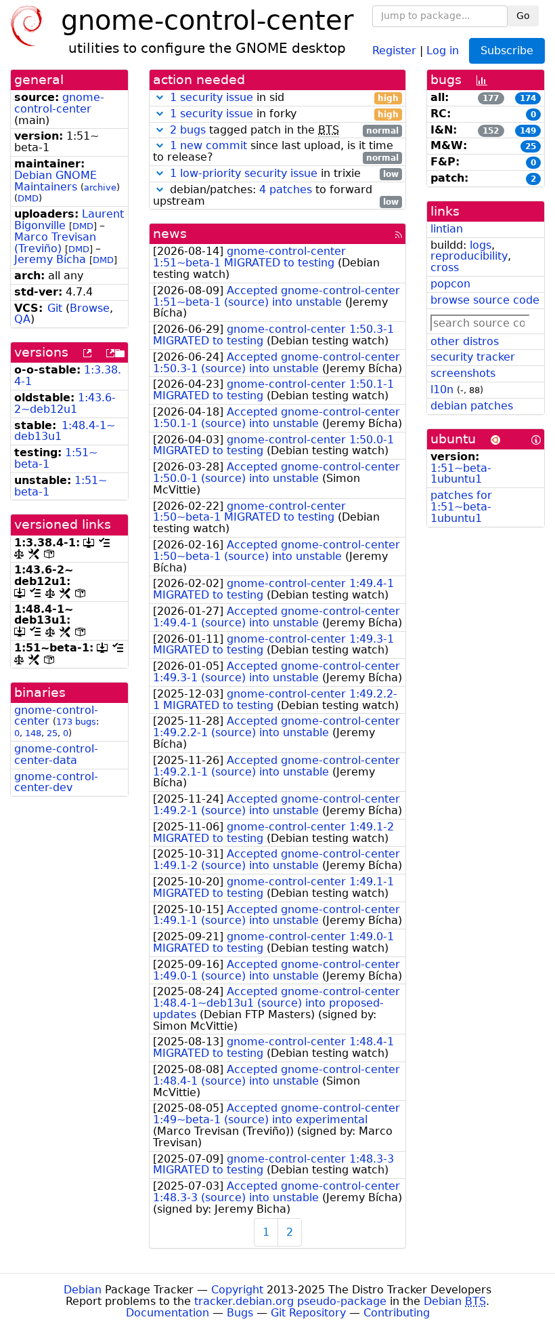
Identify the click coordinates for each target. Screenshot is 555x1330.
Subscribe (507, 50)
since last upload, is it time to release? (276, 151)
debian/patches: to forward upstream (276, 195)
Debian (83, 1289)
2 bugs (188, 129)
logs (480, 245)
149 (528, 131)
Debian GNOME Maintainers (55, 181)
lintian (446, 228)
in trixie (284, 174)
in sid (284, 98)
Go (523, 15)
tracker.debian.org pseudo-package (290, 1301)
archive (100, 187)
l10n (441, 389)
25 (52, 733)
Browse (90, 308)
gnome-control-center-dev (56, 782)
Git (54, 308)
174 (528, 98)
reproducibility (469, 255)
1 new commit (208, 145)
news (170, 233)
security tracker (472, 356)
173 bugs (76, 722)
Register (394, 49)
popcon (450, 283)
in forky (284, 114)
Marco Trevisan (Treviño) (55, 242)
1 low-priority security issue (243, 173)
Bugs (240, 1312)
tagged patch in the (284, 130)
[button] (159, 97)
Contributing (396, 1312)
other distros (464, 341)
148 (33, 733)
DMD (28, 198)
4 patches (285, 189)
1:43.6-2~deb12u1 (65, 403)
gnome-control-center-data (56, 754)
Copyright (237, 1289)
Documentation (167, 1312)
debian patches (471, 405)
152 (491, 131)
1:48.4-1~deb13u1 (64, 431)
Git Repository (308, 1312)
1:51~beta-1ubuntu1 (460, 474)
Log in (442, 49)
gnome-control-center (59, 103)
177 (491, 98)
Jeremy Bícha (50, 259)
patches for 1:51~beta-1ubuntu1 (461, 507)
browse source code (484, 300)
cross (444, 267)
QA (22, 319)
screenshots (462, 373)
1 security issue (211, 97)
